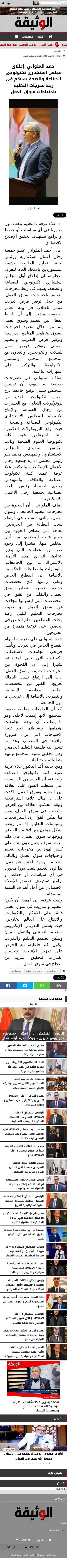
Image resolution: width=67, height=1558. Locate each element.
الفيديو (58, 1418)
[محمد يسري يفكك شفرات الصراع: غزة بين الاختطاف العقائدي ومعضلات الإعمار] (33, 1387)
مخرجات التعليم (33, 971)
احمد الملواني (51, 971)
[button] (49, 1463)
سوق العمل (16, 971)
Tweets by (61, 1488)
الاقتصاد (57, 51)
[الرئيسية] (50, 36)
